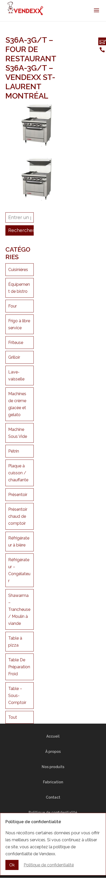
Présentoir (17, 494)
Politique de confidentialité (49, 864)
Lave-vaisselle (16, 375)
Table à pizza (15, 642)
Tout (12, 717)
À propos (53, 751)
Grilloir (14, 357)
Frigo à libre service (19, 324)
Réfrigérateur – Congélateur (19, 570)
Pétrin (13, 451)
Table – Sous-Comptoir (17, 695)
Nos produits (53, 767)
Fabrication (53, 782)
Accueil (52, 736)
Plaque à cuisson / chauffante (18, 472)
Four (12, 306)
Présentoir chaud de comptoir (17, 516)
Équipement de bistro (19, 288)
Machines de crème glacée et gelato (17, 404)
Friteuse (15, 342)
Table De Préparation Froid (19, 666)
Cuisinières (18, 269)
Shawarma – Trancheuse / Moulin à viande (19, 609)
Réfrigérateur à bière (18, 541)
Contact (53, 797)
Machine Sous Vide (17, 433)
